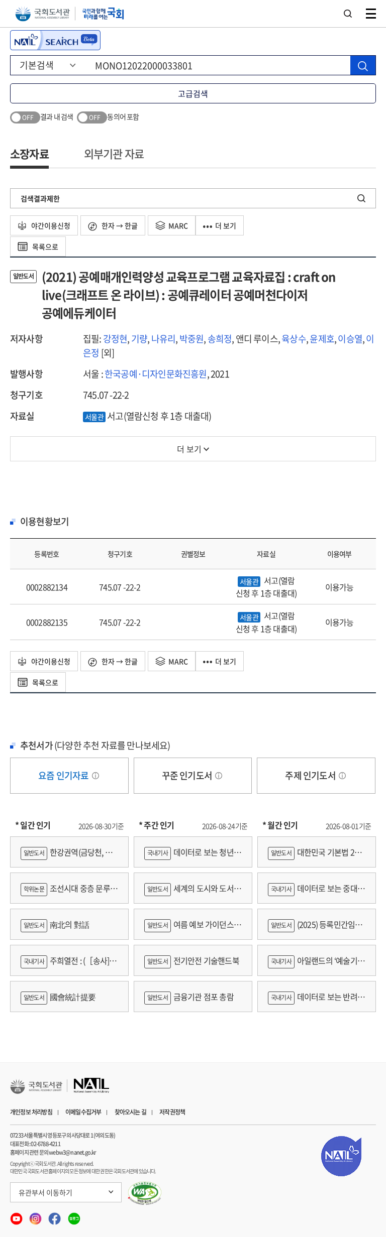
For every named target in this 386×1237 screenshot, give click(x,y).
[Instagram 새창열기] (36, 1215)
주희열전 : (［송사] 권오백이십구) (69, 965)
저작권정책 (172, 1112)
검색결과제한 (40, 198)
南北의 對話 (56, 924)
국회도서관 (42, 14)
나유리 (163, 338)
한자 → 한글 (119, 225)
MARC (178, 225)
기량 (139, 338)
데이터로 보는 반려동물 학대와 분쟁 (316, 1001)
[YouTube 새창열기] (17, 1215)
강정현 (115, 338)
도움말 (95, 776)
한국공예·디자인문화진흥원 (156, 374)
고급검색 (193, 93)
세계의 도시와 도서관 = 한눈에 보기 (192, 893)
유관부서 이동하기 (45, 1192)
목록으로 (44, 246)
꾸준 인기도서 (188, 775)
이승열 (350, 338)
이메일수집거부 (83, 1112)
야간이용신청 (50, 225)
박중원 (191, 338)
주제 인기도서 (311, 775)
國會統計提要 (59, 997)
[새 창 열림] (145, 1193)
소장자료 (29, 153)
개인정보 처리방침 (31, 1112)
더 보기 (225, 225)
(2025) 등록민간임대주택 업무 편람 (315, 929)
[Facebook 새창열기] (55, 1215)
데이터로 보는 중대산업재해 (316, 893)
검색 (348, 14)
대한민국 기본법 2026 (315, 857)
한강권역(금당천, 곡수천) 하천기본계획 (66, 857)
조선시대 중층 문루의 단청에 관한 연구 (69, 893)
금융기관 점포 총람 (190, 997)
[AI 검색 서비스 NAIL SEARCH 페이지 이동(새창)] (55, 40)
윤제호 (322, 338)
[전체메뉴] (371, 14)
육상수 (293, 338)
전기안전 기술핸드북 (193, 960)
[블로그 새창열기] (74, 1215)
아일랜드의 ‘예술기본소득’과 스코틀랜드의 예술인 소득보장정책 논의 (316, 965)
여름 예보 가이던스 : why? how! (190, 929)
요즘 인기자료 (64, 775)
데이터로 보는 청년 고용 (189, 857)
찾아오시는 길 (130, 1112)
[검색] (362, 65)
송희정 (220, 338)
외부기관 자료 (114, 153)
